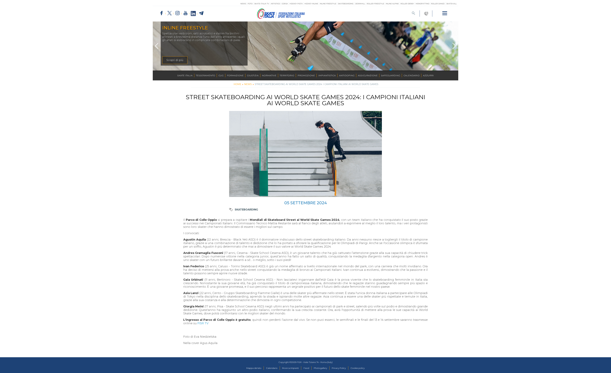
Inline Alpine (392, 4)
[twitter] (169, 13)
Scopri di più (174, 60)
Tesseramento (205, 75)
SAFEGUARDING (390, 75)
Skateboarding (346, 4)
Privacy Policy (339, 368)
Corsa (285, 4)
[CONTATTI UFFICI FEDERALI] (426, 13)
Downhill (360, 4)
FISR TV (203, 323)
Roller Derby (407, 4)
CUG (221, 75)
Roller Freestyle (375, 4)
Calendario (412, 75)
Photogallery (320, 368)
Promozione (306, 75)
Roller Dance (438, 4)
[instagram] (177, 13)
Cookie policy (358, 368)
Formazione (235, 75)
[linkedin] (193, 14)
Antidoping (347, 75)
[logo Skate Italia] (281, 18)
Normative (269, 75)
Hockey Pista (296, 4)
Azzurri (428, 75)
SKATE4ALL (451, 4)
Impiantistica (327, 75)
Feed (306, 368)
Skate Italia (185, 75)
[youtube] (185, 13)
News (243, 4)
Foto (250, 4)
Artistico (275, 4)
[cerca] (413, 13)
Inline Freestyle (328, 4)
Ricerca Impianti (290, 368)
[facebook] (161, 13)
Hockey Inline (311, 4)
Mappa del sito (253, 368)
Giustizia (253, 75)
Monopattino (422, 4)
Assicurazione (368, 75)
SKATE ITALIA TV (261, 4)
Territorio (287, 75)
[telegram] (201, 13)
